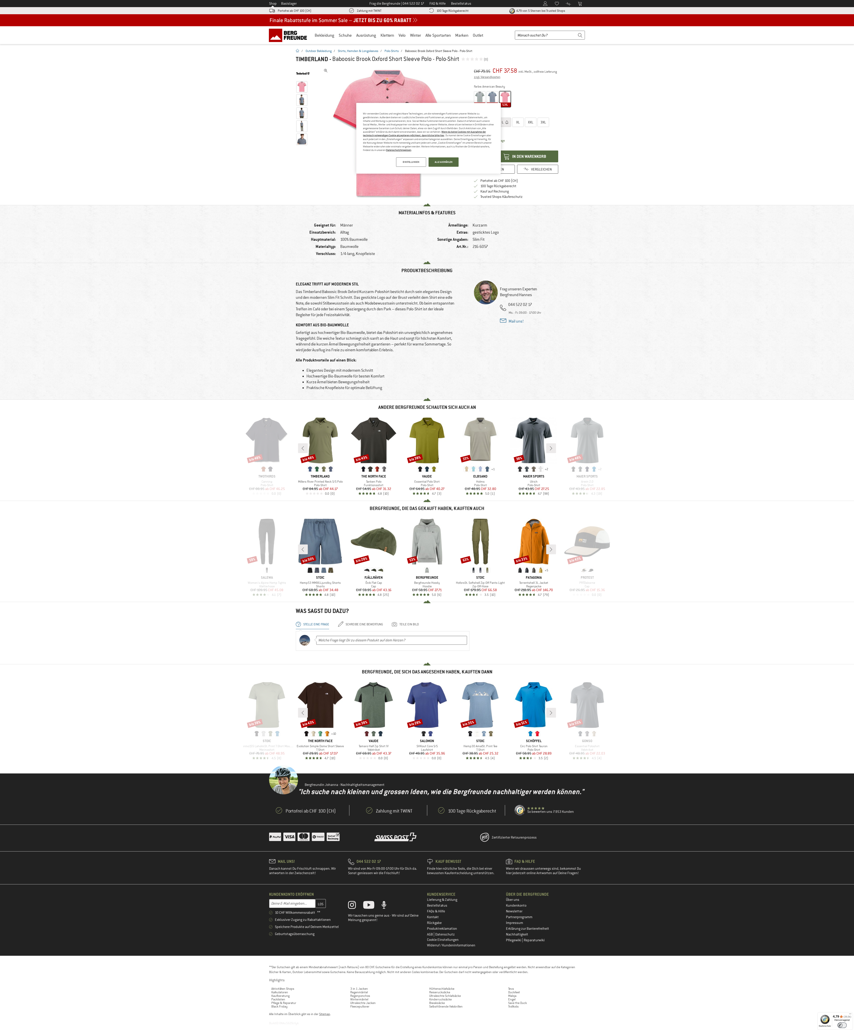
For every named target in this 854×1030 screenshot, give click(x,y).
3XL (543, 122)
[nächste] (551, 448)
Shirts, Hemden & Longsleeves (358, 51)
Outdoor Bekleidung (319, 51)
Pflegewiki (514, 940)
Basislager (289, 3)
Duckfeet (514, 992)
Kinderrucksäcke (440, 999)
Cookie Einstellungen (443, 940)
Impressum (514, 923)
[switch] (842, 1025)
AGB (430, 934)
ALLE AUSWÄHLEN (444, 162)
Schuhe (345, 35)
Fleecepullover (359, 1006)
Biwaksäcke (437, 1003)
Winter (415, 35)
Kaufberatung (280, 996)
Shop (273, 3)
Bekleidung (324, 35)
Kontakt (433, 917)
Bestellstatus (437, 905)
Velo (402, 35)
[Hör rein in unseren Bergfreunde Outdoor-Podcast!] (387, 906)
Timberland (312, 59)
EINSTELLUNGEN (411, 162)
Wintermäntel (359, 999)
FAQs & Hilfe (436, 911)
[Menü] (850, 1015)
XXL (530, 122)
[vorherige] (303, 448)
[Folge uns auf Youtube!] (372, 906)
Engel (512, 999)
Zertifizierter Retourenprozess (514, 837)
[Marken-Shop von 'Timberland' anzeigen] (303, 73)
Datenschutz (445, 934)
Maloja (512, 996)
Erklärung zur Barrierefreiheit (527, 928)
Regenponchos (360, 996)
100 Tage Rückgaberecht (453, 11)
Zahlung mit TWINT (369, 11)
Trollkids (513, 1006)
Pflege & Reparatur (283, 1003)
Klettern (387, 35)
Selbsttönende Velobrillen (446, 1006)
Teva (511, 989)
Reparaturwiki (534, 940)
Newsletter (514, 911)
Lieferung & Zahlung (442, 899)
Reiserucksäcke (439, 992)
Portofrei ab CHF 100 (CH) (294, 11)
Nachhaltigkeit (517, 934)
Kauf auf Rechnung (494, 191)
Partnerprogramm (519, 917)
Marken (461, 35)
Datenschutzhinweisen (398, 150)
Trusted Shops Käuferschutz (501, 197)
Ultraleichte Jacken (363, 1003)
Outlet (478, 35)
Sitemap (324, 1014)
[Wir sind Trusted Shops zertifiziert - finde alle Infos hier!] (520, 810)
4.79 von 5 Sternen (540, 11)
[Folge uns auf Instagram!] (355, 906)
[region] (428, 138)
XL (518, 122)
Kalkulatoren (279, 992)
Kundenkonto (516, 905)
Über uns (512, 899)
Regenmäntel (359, 992)
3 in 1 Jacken (359, 989)
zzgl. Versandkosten (487, 77)
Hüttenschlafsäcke (441, 989)
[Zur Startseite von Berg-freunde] (289, 35)
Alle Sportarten (438, 35)
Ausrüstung (366, 35)
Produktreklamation (442, 928)
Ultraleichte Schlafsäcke (445, 996)
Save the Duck (517, 1003)
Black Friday (279, 1006)
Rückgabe (434, 923)
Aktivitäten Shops (282, 989)
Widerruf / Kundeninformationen (451, 945)
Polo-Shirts (392, 51)
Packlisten (278, 999)
